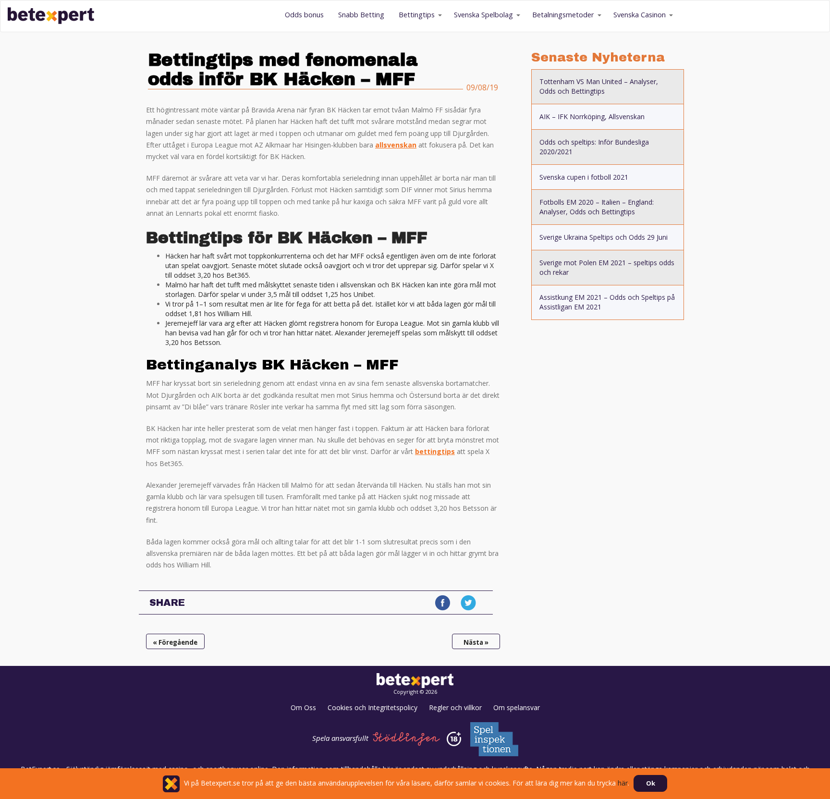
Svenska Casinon (639, 14)
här (623, 782)
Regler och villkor (455, 707)
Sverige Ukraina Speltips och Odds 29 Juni (603, 237)
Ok (650, 783)
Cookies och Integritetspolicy (372, 707)
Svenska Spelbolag (483, 14)
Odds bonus (304, 14)
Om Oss (303, 707)
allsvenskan (395, 144)
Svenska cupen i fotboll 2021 (583, 177)
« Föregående (175, 642)
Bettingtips (417, 14)
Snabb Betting (361, 14)
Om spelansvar (516, 707)
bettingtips (435, 451)
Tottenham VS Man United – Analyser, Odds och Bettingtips (598, 86)
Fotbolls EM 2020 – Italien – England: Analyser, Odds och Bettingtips (596, 206)
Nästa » (476, 642)
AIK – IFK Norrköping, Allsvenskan (592, 116)
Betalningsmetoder (563, 14)
